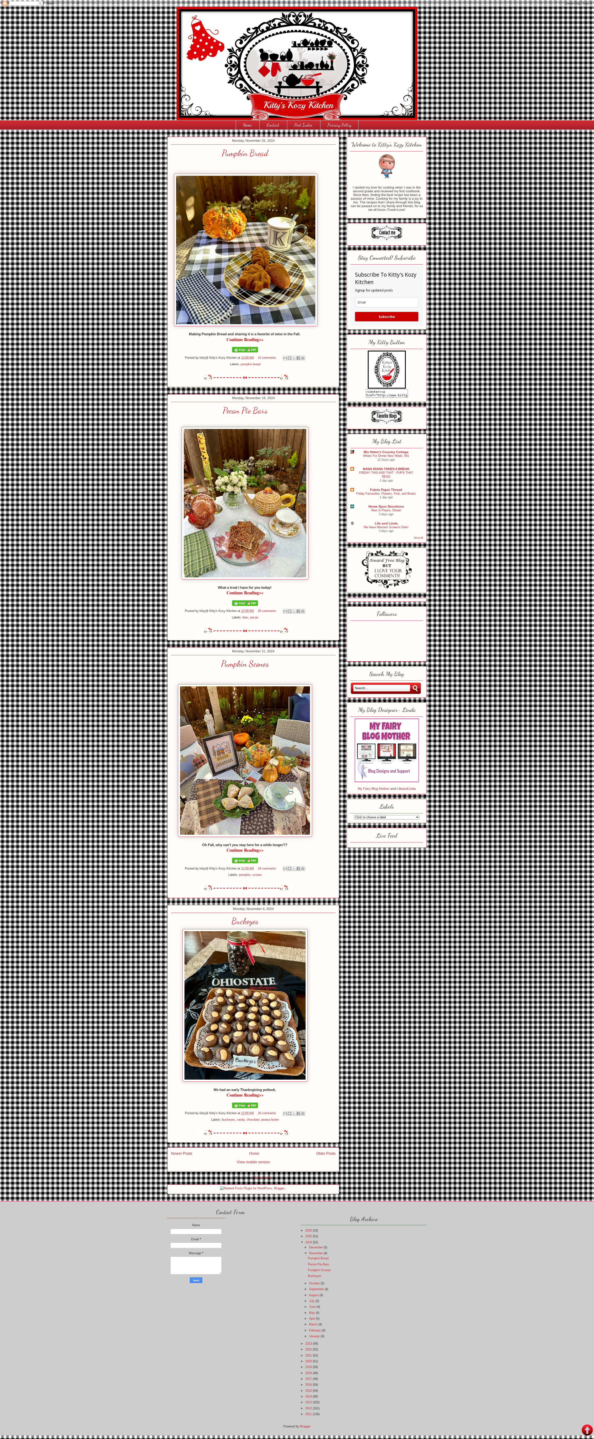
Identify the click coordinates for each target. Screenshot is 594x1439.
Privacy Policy (339, 125)
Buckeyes (245, 921)
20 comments (267, 611)
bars (245, 617)
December (316, 1247)
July (312, 1301)
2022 (309, 1349)
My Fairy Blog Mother (374, 788)
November (316, 1253)
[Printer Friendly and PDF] (245, 351)
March (313, 1324)
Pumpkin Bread (245, 153)
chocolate (252, 1119)
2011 (309, 1414)
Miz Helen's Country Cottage (386, 452)
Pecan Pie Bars (245, 411)
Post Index (303, 125)
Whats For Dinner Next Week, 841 (386, 455)
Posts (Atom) (263, 1177)
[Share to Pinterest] (302, 358)
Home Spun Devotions (386, 506)
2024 (309, 1242)
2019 (309, 1367)
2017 (309, 1379)
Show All (418, 537)
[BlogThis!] (289, 358)
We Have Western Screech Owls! (386, 527)
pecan (254, 617)
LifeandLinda (406, 788)
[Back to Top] (587, 1430)
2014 (309, 1396)
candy (241, 1119)
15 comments (267, 357)
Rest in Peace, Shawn (386, 510)
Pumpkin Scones (245, 664)
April (312, 1318)
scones (257, 874)
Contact (273, 125)
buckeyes (228, 1119)
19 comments (267, 868)
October (315, 1283)
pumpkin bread (250, 364)
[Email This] (285, 358)
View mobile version (253, 1162)
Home (247, 125)
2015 (309, 1390)
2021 (309, 1355)
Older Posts (326, 1153)
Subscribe (387, 316)
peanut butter (270, 1119)
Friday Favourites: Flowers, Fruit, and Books (386, 493)
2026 (309, 1230)
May (312, 1312)
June (312, 1306)
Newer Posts (181, 1153)
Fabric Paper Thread (386, 490)
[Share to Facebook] (298, 358)
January (315, 1336)
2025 (309, 1236)
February (315, 1330)
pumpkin (244, 874)
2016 (309, 1384)
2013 (309, 1402)
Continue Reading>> (245, 339)
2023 (309, 1343)
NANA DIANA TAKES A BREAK (386, 469)
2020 (309, 1361)
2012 (309, 1408)
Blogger (305, 1426)
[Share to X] (294, 358)
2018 (309, 1373)
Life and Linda (386, 523)
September (317, 1289)
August (314, 1295)
